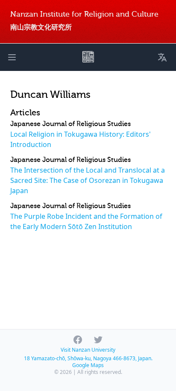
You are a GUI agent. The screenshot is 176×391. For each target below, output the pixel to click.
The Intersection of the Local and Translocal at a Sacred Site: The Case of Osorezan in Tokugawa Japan (87, 180)
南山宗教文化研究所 (41, 27)
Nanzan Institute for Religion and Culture (84, 14)
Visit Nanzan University (88, 349)
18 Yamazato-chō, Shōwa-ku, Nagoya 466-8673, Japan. (88, 358)
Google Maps (88, 365)
